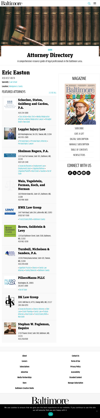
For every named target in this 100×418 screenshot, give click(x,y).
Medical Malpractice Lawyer (34, 119)
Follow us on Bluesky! (79, 173)
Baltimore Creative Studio (24, 388)
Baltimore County (39, 219)
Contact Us (75, 356)
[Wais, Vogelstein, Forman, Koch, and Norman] (10, 190)
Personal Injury (24, 141)
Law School (13, 82)
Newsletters (79, 155)
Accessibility (75, 372)
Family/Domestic (31, 270)
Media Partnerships (24, 377)
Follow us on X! (75, 173)
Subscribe (79, 128)
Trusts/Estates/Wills (25, 219)
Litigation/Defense (38, 168)
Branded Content (76, 377)
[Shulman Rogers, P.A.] (10, 162)
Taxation (43, 171)
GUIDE (50, 50)
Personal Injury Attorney (39, 141)
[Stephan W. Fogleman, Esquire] (10, 332)
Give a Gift (79, 134)
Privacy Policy (75, 367)
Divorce (34, 268)
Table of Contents (79, 150)
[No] (96, 411)
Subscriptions (24, 367)
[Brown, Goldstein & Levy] (10, 234)
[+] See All (52, 93)
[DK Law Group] (10, 307)
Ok (50, 414)
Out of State (23, 290)
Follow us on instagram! (88, 173)
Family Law (37, 312)
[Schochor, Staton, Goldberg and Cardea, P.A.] (10, 111)
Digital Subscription (79, 139)
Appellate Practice (25, 268)
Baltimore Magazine (49, 3)
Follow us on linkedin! (84, 173)
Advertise (24, 372)
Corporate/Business (25, 166)
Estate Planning (27, 312)
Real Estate (35, 171)
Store (24, 383)
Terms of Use (75, 361)
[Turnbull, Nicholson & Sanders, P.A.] (10, 260)
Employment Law (39, 166)
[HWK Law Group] (10, 214)
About (24, 356)
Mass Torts (31, 117)
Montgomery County (16, 86)
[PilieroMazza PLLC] (10, 284)
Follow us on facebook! (70, 173)
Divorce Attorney (39, 309)
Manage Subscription (79, 144)
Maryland (26, 122)
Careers (24, 361)
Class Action (23, 117)
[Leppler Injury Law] (10, 136)
